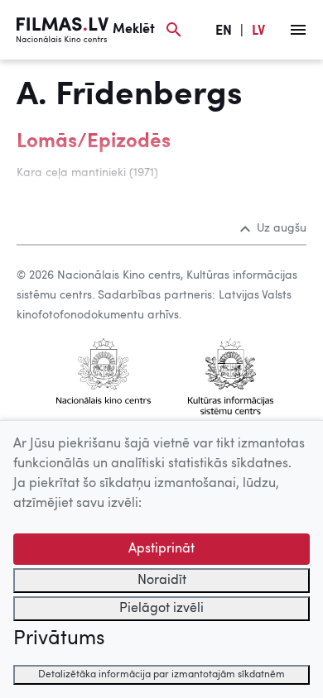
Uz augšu (281, 228)
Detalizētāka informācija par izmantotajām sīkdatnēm (161, 675)
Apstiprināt (161, 549)
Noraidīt (161, 580)
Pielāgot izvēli (161, 608)
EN (223, 31)
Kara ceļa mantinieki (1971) (87, 173)
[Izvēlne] (298, 29)
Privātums (58, 639)
